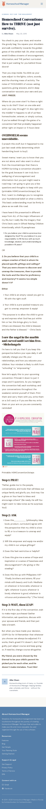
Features (5, 740)
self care (13, 14)
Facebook (8, 788)
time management (25, 14)
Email (7, 785)
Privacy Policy (7, 767)
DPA (3, 774)
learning (5, 14)
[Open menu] (42, 4)
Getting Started (8, 754)
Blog (3, 744)
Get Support (7, 764)
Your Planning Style (9, 750)
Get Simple (6, 747)
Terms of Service (8, 771)
